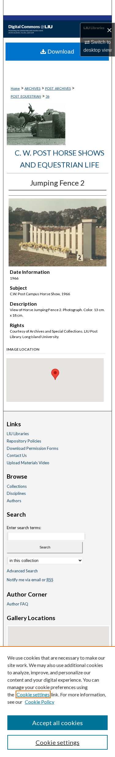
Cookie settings (33, 694)
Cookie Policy (39, 702)
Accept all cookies (57, 722)
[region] (57, 701)
